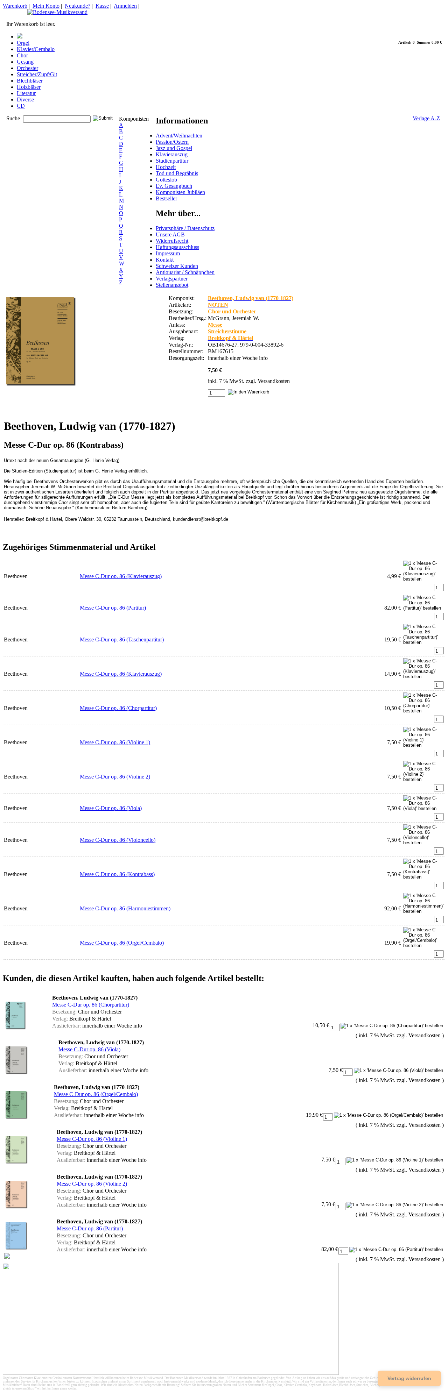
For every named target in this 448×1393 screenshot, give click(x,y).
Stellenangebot (172, 285)
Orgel (23, 43)
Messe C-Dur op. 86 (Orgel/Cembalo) (122, 943)
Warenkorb (15, 6)
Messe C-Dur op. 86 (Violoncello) (117, 840)
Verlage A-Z (426, 118)
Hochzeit (166, 167)
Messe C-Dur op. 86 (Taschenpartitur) (122, 639)
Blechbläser (30, 81)
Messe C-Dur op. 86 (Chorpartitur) (118, 708)
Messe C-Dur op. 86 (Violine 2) (115, 777)
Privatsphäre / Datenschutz (185, 228)
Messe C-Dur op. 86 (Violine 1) (115, 742)
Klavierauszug (172, 154)
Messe (215, 325)
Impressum (168, 253)
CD (21, 106)
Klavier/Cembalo (36, 49)
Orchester (27, 68)
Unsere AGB (170, 234)
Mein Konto (46, 6)
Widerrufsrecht (172, 241)
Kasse (102, 6)
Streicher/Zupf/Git (37, 74)
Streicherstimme (227, 331)
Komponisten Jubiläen (180, 192)
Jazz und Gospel (174, 148)
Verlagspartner (172, 279)
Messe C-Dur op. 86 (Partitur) (113, 608)
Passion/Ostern (172, 142)
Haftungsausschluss (177, 247)
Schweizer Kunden (177, 266)
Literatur (26, 93)
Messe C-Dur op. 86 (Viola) (111, 808)
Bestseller (166, 198)
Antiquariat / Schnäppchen (185, 272)
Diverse (25, 99)
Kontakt (165, 260)
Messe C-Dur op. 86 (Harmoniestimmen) (125, 908)
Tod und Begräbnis (177, 173)
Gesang (25, 62)
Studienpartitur (172, 161)
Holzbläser (29, 87)
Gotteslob (166, 180)
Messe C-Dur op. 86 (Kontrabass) (117, 874)
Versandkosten (274, 381)
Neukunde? (77, 6)
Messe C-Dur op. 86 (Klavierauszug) (121, 576)
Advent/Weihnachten (179, 135)
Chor (22, 55)
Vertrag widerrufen (409, 1378)
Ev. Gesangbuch (174, 186)
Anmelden (125, 6)
